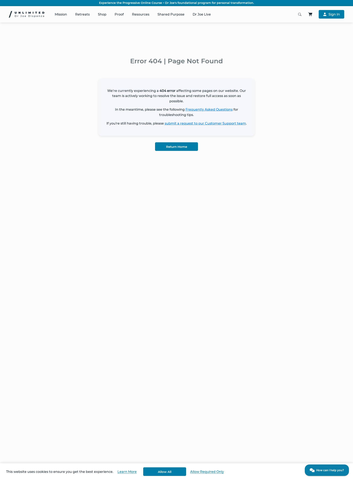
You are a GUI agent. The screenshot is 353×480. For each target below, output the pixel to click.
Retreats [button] (82, 14)
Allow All (164, 472)
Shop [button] (102, 14)
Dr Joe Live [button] (202, 14)
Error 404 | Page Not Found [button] (176, 61)
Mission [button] (61, 14)
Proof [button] (119, 14)
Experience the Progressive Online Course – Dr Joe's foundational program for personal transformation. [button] (176, 2)
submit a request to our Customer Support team (205, 123)
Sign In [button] (334, 14)
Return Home (176, 147)
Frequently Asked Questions (209, 109)
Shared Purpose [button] (171, 14)
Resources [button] (140, 14)
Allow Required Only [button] (207, 472)
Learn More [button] (127, 472)
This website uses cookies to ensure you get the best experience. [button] (59, 472)
